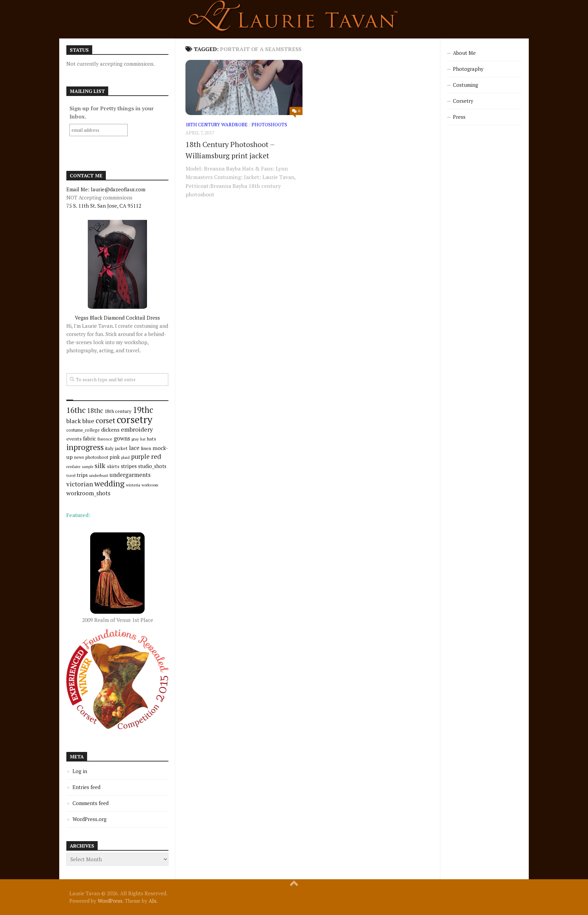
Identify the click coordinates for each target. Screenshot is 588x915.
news (79, 457)
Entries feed (86, 787)
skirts (113, 466)
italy (109, 448)
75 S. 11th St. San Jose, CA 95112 (103, 205)
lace (134, 448)
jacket (121, 448)
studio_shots (152, 466)
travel (71, 475)
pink (115, 457)
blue (88, 421)
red (156, 456)
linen (146, 448)
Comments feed (90, 803)
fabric (89, 438)
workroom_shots (88, 493)
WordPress (110, 900)
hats (151, 439)
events (74, 438)
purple (140, 456)
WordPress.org (89, 819)
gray (135, 439)
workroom (150, 484)
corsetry (134, 419)
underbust (98, 475)
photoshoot (96, 457)
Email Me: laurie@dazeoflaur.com (105, 189)
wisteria (133, 485)
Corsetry (463, 100)
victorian (79, 484)
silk (100, 465)
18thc (95, 410)
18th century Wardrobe (216, 124)
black (73, 421)
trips (82, 474)
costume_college (83, 430)
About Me (464, 52)
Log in (79, 771)
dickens (110, 429)
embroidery (137, 429)
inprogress (85, 447)
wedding (109, 483)
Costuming (465, 84)
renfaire (73, 466)
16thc (76, 410)
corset (105, 420)
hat (143, 439)
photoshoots (269, 124)
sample (87, 466)
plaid (125, 457)
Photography (468, 68)
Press (459, 116)
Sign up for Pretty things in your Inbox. (111, 112)
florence (104, 439)
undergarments (130, 475)
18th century (117, 411)
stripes (129, 466)
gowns (122, 438)
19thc (143, 409)
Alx (153, 900)
